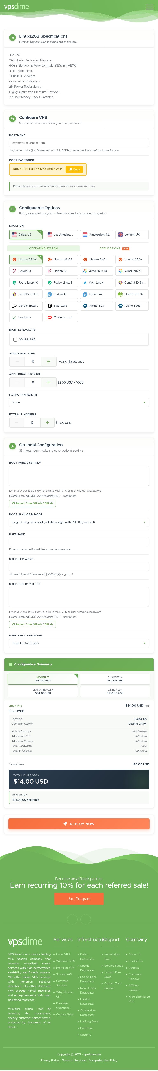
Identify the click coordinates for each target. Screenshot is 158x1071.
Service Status (113, 965)
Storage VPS (64, 974)
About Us (135, 954)
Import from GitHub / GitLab (34, 503)
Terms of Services (74, 1060)
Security (85, 1034)
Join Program (79, 899)
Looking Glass (89, 1021)
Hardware (86, 1028)
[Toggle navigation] (150, 6)
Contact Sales (65, 1014)
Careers (134, 968)
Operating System (43, 248)
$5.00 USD (27, 339)
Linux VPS (63, 954)
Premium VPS (65, 968)
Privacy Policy (50, 1060)
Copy (76, 169)
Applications (114, 248)
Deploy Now (82, 824)
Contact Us (136, 961)
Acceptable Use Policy (103, 1060)
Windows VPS (65, 961)
